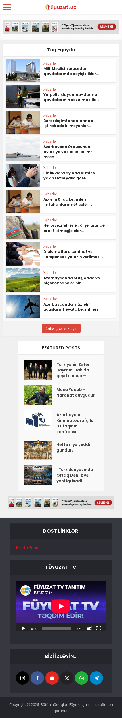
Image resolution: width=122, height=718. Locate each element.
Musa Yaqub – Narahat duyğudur (75, 392)
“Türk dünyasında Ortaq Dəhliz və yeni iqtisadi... (74, 475)
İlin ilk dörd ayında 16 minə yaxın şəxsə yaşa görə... (69, 175)
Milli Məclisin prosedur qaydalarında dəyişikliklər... (71, 71)
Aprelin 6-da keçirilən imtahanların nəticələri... (67, 202)
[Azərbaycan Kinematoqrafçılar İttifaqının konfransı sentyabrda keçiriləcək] (40, 420)
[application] (61, 606)
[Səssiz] (89, 628)
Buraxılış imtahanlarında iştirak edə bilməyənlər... (68, 123)
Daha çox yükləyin (61, 328)
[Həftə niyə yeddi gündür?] (40, 450)
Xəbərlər (50, 63)
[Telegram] (96, 678)
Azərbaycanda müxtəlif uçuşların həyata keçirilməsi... (72, 307)
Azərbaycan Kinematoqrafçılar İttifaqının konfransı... (75, 423)
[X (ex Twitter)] (66, 678)
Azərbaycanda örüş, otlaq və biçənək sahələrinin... (71, 280)
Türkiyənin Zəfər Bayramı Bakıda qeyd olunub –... (73, 370)
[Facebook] (37, 678)
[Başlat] (23, 628)
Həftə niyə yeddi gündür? (73, 447)
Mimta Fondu (28, 547)
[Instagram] (22, 678)
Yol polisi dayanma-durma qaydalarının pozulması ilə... (71, 97)
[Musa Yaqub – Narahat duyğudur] (40, 395)
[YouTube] (52, 678)
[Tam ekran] (99, 628)
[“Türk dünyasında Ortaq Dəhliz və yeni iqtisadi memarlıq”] (40, 475)
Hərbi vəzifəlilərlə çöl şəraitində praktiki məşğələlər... (74, 228)
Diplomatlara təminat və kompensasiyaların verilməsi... (73, 254)
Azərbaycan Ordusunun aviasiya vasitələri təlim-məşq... (68, 152)
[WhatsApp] (81, 678)
